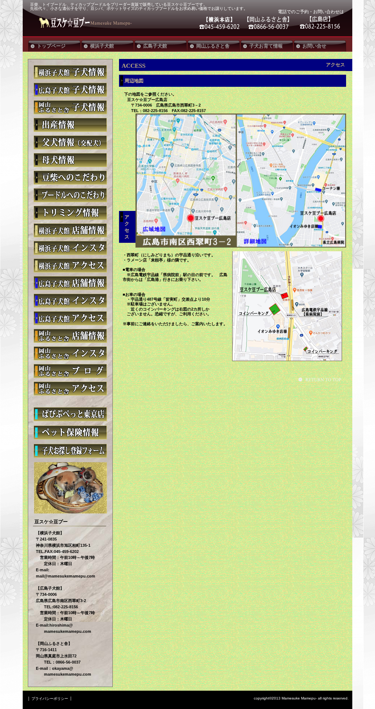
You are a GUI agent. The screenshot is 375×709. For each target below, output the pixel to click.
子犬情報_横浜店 (70, 72)
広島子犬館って (70, 283)
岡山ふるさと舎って (70, 336)
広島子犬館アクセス (70, 318)
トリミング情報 (70, 213)
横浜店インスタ (70, 248)
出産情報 (70, 125)
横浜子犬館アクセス (70, 265)
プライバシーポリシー (49, 699)
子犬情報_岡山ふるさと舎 (70, 107)
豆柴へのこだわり (70, 178)
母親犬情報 (70, 160)
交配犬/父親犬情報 (70, 142)
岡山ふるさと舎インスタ (70, 353)
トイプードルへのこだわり (70, 195)
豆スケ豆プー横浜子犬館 (70, 230)
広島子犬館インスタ (70, 301)
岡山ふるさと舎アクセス (70, 389)
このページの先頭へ (321, 379)
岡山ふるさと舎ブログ (70, 371)
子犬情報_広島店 (70, 90)
